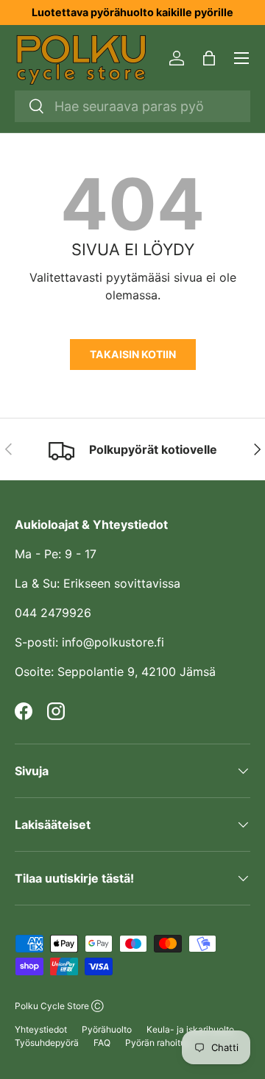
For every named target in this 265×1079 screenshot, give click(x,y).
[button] (209, 58)
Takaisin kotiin (133, 354)
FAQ (101, 1042)
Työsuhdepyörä (47, 1042)
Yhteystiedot (41, 1029)
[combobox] (132, 106)
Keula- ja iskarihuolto (190, 1029)
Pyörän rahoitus (157, 1042)
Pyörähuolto (107, 1029)
